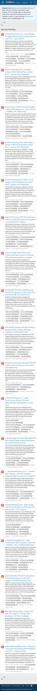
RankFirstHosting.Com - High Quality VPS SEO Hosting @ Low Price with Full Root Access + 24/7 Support (20, 507)
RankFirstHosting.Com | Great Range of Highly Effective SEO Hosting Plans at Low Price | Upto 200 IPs (20, 36)
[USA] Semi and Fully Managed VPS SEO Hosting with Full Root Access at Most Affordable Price (20, 365)
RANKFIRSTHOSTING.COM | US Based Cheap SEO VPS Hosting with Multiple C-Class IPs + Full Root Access (20, 648)
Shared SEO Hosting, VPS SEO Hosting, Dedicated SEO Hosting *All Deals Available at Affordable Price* (20, 329)
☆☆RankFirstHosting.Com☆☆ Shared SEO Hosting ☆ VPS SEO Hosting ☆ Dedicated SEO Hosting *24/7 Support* (20, 473)
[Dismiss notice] (34, 8)
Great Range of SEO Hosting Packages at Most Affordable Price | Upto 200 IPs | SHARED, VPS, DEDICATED (20, 109)
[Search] (35, 2)
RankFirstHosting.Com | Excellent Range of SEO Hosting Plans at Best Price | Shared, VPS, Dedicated (19, 71)
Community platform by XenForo (17, 689)
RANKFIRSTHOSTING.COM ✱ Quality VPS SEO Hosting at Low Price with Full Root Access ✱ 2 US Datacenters (20, 292)
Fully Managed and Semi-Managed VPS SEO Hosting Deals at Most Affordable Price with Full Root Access (20, 440)
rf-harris (7, 54)
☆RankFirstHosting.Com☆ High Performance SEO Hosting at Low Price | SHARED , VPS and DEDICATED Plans (20, 542)
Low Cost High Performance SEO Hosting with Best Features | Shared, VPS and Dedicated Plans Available (19, 254)
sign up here (28, 16)
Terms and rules (6, 686)
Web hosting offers (10, 65)
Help (23, 686)
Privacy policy (16, 686)
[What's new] (31, 2)
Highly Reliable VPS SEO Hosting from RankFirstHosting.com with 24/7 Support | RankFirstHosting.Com (19, 578)
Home (27, 686)
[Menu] (2, 2)
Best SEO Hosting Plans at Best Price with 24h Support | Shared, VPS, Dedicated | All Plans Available (19, 613)
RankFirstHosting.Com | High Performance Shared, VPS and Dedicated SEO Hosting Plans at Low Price (19, 401)
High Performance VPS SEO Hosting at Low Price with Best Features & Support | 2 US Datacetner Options (20, 219)
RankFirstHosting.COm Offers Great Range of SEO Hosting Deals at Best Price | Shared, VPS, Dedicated (19, 144)
